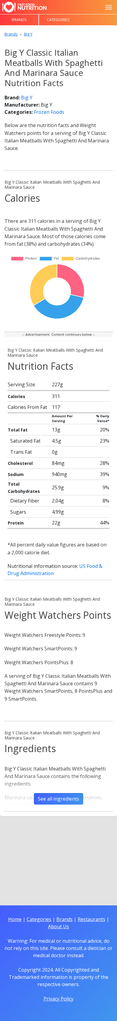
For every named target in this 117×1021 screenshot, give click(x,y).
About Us (58, 926)
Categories (58, 19)
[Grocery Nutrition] (24, 7)
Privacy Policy (59, 998)
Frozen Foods (49, 112)
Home (15, 919)
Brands (19, 19)
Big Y (26, 97)
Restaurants (91, 919)
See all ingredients (58, 798)
